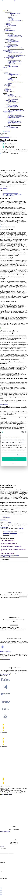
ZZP (12, 19)
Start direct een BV (14, 624)
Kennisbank (5, 10)
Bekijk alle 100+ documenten (14, 63)
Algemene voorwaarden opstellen (15, 47)
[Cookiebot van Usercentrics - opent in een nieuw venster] (20, 432)
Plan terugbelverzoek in (5, 831)
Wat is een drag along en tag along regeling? (12, 194)
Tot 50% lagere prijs (5, 651)
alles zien (21, 528)
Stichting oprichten (9, 39)
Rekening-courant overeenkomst (15, 52)
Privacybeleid (3, 884)
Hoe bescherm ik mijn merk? (9, 543)
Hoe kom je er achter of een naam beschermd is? (13, 549)
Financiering (8, 28)
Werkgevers (8, 24)
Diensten (5, 31)
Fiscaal (6, 29)
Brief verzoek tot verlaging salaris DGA (16, 55)
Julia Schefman (4, 520)
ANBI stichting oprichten (13, 41)
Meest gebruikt (8, 51)
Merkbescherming (6, 531)
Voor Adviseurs (3, 133)
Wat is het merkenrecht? (7, 553)
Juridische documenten (8, 50)
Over (4, 516)
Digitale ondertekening (13, 66)
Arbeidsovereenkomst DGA (14, 56)
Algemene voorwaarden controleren (16, 49)
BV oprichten (11, 34)
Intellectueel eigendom (10, 30)
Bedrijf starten (8, 12)
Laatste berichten (6, 517)
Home (1, 137)
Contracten (7, 23)
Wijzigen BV (8, 42)
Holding (10, 17)
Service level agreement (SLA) (14, 61)
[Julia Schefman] (4, 519)
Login (1, 134)
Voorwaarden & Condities (5, 886)
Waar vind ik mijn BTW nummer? (10, 533)
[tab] (14, 540)
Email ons (2, 846)
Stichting (10, 21)
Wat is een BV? (6, 535)
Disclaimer (2, 885)
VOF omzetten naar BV (13, 37)
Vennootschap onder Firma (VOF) (15, 20)
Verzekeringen (14, 15)
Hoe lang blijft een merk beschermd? (11, 546)
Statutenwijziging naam (13, 45)
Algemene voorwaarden (10, 46)
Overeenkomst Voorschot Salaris (15, 53)
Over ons (5, 67)
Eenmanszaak (11, 18)
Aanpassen (13, 463)
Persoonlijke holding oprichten (14, 35)
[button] (14, 69)
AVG (6, 26)
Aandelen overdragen (12, 44)
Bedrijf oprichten (9, 33)
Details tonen (20, 454)
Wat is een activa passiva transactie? (10, 193)
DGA (12, 14)
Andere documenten (9, 57)
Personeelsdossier (12, 25)
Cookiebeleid (11, 58)
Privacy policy (11, 62)
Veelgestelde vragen (4, 880)
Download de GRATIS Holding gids (14, 592)
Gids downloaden (23, 597)
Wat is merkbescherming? (8, 540)
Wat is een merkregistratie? (8, 195)
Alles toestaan (14, 459)
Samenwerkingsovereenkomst (14, 60)
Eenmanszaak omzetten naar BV (15, 36)
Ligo (10, 522)
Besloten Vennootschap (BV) (14, 13)
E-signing (7, 65)
